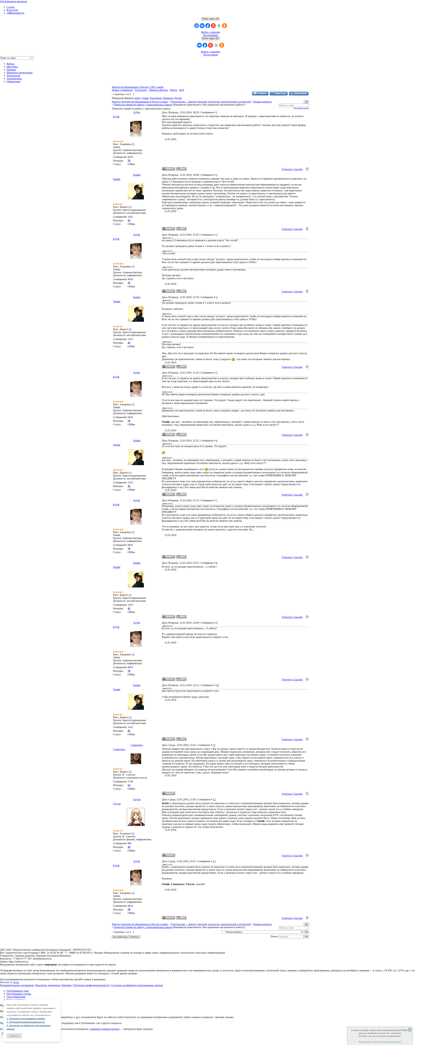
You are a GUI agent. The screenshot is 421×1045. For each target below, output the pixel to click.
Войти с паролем (210, 32)
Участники (141, 90)
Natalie (136, 174)
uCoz (16, 982)
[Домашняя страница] (181, 169)
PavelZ (178, 98)
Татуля (136, 799)
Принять (14, 1035)
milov (137, 98)
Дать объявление (16, 996)
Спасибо (298, 169)
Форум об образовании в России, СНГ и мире (137, 87)
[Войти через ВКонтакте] (202, 25)
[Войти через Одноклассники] (224, 25)
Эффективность (15, 13)
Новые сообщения (122, 90)
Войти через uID (210, 19)
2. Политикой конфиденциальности (26, 1022)
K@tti (137, 112)
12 (214, 799)
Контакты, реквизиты (48, 985)
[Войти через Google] (218, 25)
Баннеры (67, 985)
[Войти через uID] (196, 25)
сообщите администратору (105, 1029)
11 (214, 745)
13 (214, 861)
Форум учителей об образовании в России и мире (140, 101)
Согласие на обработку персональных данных (137, 985)
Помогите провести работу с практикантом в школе (143, 104)
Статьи (10, 7)
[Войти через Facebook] (207, 25)
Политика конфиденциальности (92, 985)
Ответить (287, 169)
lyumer (145, 98)
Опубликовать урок (18, 990)
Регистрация (210, 35)
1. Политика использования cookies (26, 1018)
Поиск (173, 90)
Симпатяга (137, 745)
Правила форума (158, 90)
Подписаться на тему (301, 108)
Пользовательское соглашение (17, 985)
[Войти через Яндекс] (213, 25)
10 (217, 685)
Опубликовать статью (19, 993)
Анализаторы (14, 78)
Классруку (12, 10)
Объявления (13, 81)
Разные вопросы (262, 101)
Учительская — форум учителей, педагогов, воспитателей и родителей (211, 101)
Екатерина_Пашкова (161, 98)
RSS (181, 90)
